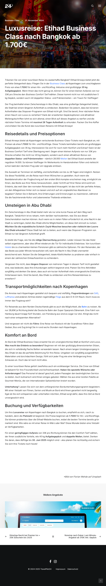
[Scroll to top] (101, 580)
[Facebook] (50, 562)
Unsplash (96, 476)
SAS (96, 293)
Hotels (8, 247)
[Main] (53, 536)
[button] (99, 6)
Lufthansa (9, 297)
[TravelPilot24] (9, 6)
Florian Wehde (80, 476)
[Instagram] (55, 562)
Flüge (58, 297)
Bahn (84, 306)
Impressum (60, 569)
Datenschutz (72, 569)
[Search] (91, 6)
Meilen (64, 158)
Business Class (12, 20)
